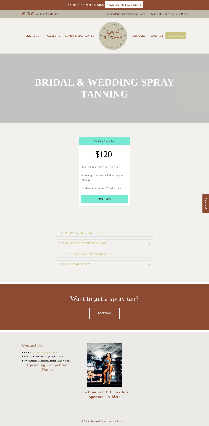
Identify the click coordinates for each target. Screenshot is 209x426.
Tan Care (138, 35)
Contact (157, 35)
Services (33, 35)
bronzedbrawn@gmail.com (44, 352)
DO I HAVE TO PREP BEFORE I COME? (82, 243)
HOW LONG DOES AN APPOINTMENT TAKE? (86, 253)
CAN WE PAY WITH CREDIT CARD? (81, 232)
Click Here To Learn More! (124, 4)
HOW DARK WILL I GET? (74, 264)
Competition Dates (79, 35)
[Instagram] (23, 14)
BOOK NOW (175, 35)
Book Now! (206, 203)
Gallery (54, 35)
